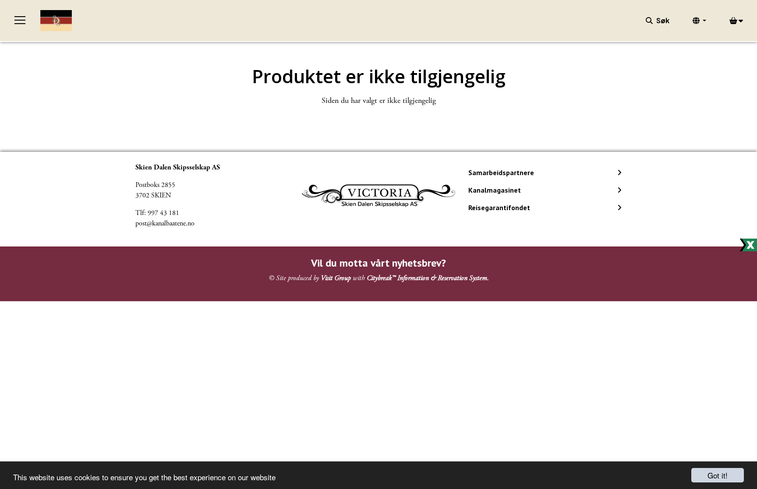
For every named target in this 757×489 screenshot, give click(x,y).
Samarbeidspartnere (501, 172)
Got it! (717, 475)
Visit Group (336, 278)
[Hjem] (56, 20)
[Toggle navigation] (20, 20)
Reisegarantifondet (499, 207)
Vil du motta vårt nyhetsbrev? (378, 263)
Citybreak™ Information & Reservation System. (428, 278)
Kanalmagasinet (494, 190)
